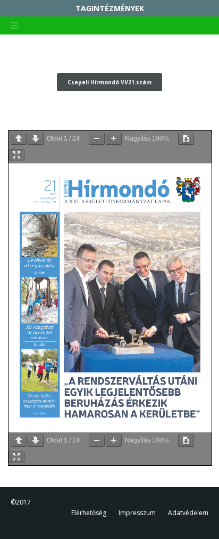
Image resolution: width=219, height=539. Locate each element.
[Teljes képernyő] (16, 155)
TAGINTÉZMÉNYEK (109, 8)
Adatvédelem (188, 512)
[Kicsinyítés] (97, 139)
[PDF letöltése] (186, 139)
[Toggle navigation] (14, 25)
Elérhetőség (88, 512)
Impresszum (137, 512)
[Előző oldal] (19, 139)
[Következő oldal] (36, 139)
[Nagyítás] (114, 139)
